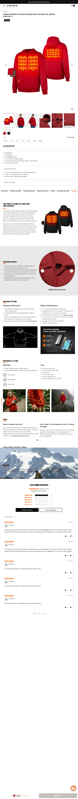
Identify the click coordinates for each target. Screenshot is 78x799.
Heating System (29, 191)
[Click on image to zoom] (72, 109)
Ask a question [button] (51, 510)
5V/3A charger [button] (68, 315)
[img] (9, 522)
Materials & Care (42, 191)
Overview (4, 191)
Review (74, 191)
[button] (4, 6)
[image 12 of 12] (57, 120)
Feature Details (15, 191)
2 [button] (36, 613)
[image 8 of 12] (8, 120)
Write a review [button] (27, 510)
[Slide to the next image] (72, 65)
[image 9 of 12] (20, 120)
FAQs (53, 191)
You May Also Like (63, 191)
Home (5, 11)
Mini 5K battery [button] (32, 321)
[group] (14, 400)
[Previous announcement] (4, 2)
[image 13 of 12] (69, 120)
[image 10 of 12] (32, 120)
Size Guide (70, 137)
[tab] (4, 190)
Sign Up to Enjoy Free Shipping (39, 2)
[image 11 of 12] (45, 120)
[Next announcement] (73, 2)
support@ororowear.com (20, 436)
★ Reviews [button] (1, 401)
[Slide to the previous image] (6, 65)
